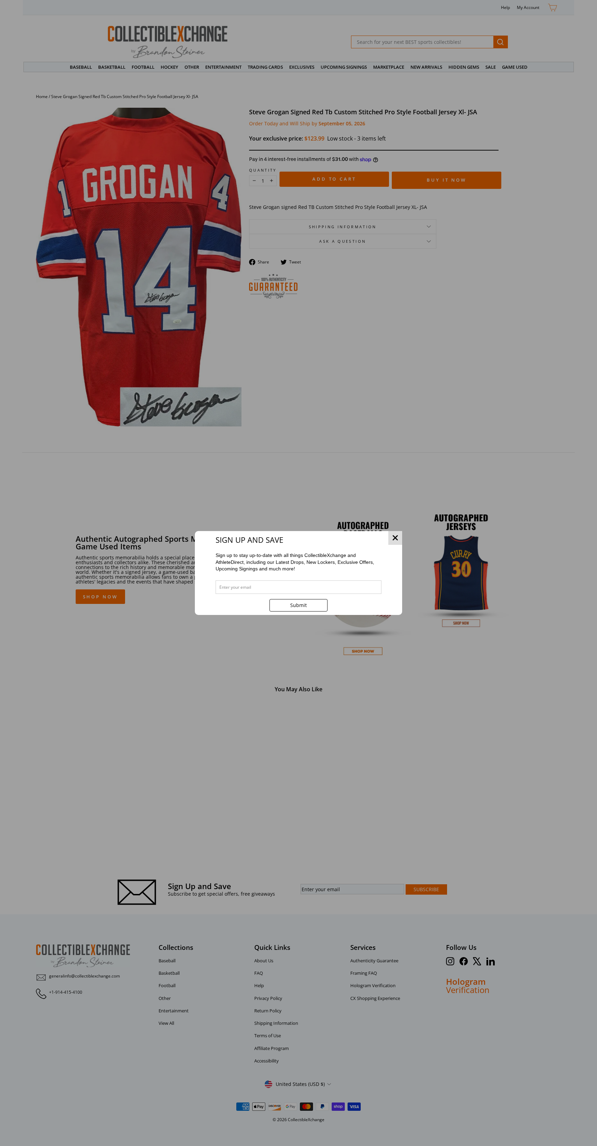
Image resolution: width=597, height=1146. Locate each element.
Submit (298, 605)
